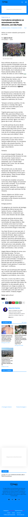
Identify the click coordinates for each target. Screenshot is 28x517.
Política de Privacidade (9, 514)
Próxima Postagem (21, 407)
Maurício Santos (14, 308)
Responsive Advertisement (14, 9)
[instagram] (12, 317)
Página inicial (4, 17)
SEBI (23, 510)
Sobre (13, 513)
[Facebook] (6, 303)
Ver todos (24, 322)
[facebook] (9, 317)
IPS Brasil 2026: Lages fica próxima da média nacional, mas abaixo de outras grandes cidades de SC (7, 361)
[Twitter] (10, 303)
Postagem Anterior (7, 407)
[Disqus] (14, 426)
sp (9, 17)
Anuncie (19, 513)
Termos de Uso (20, 514)
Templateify (12, 510)
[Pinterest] (13, 303)
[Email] (20, 303)
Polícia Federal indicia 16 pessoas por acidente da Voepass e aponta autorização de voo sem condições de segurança (21, 339)
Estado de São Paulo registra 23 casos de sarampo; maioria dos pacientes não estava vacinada (6, 338)
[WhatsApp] (16, 303)
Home (8, 513)
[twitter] (10, 317)
